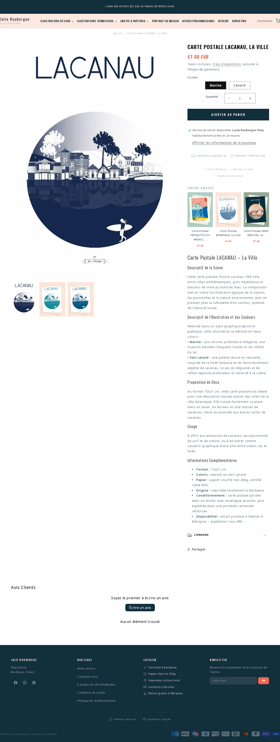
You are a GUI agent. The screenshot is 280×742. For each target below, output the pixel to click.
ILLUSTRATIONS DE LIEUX (55, 21)
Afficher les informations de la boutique (224, 143)
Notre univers (86, 668)
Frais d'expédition (227, 64)
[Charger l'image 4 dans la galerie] (81, 299)
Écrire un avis (140, 607)
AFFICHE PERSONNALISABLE (198, 21)
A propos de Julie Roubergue (96, 684)
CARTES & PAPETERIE (133, 21)
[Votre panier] (278, 21)
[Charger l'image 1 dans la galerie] (24, 299)
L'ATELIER (223, 21)
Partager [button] (199, 549)
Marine (216, 85)
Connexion (265, 21)
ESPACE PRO (239, 21)
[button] (228, 535)
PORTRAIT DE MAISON (165, 21)
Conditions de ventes (91, 692)
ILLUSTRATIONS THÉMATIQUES (95, 21)
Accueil (117, 33)
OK (264, 680)
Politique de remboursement (96, 701)
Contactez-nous (87, 677)
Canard (240, 85)
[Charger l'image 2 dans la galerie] (52, 299)
